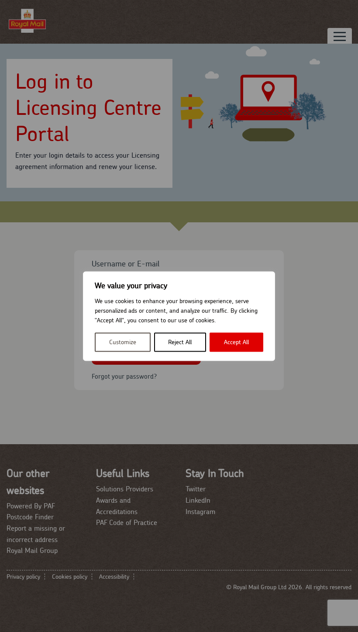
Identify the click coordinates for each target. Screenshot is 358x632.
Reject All (180, 342)
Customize (122, 342)
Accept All (236, 342)
